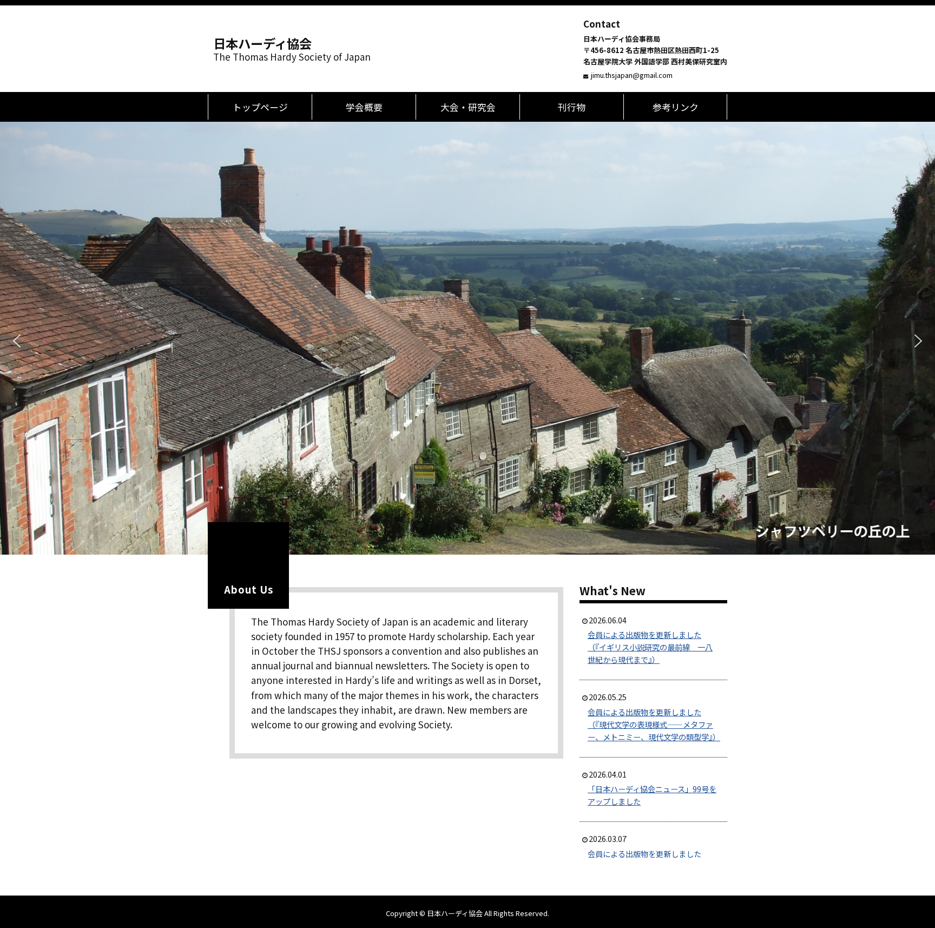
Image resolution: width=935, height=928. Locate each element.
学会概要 (364, 107)
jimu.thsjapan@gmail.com (632, 75)
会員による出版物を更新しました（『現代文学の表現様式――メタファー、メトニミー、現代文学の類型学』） (654, 724)
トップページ (260, 107)
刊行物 (571, 107)
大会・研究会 (468, 107)
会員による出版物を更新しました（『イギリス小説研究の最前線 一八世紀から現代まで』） (650, 647)
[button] (16, 341)
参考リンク (676, 107)
